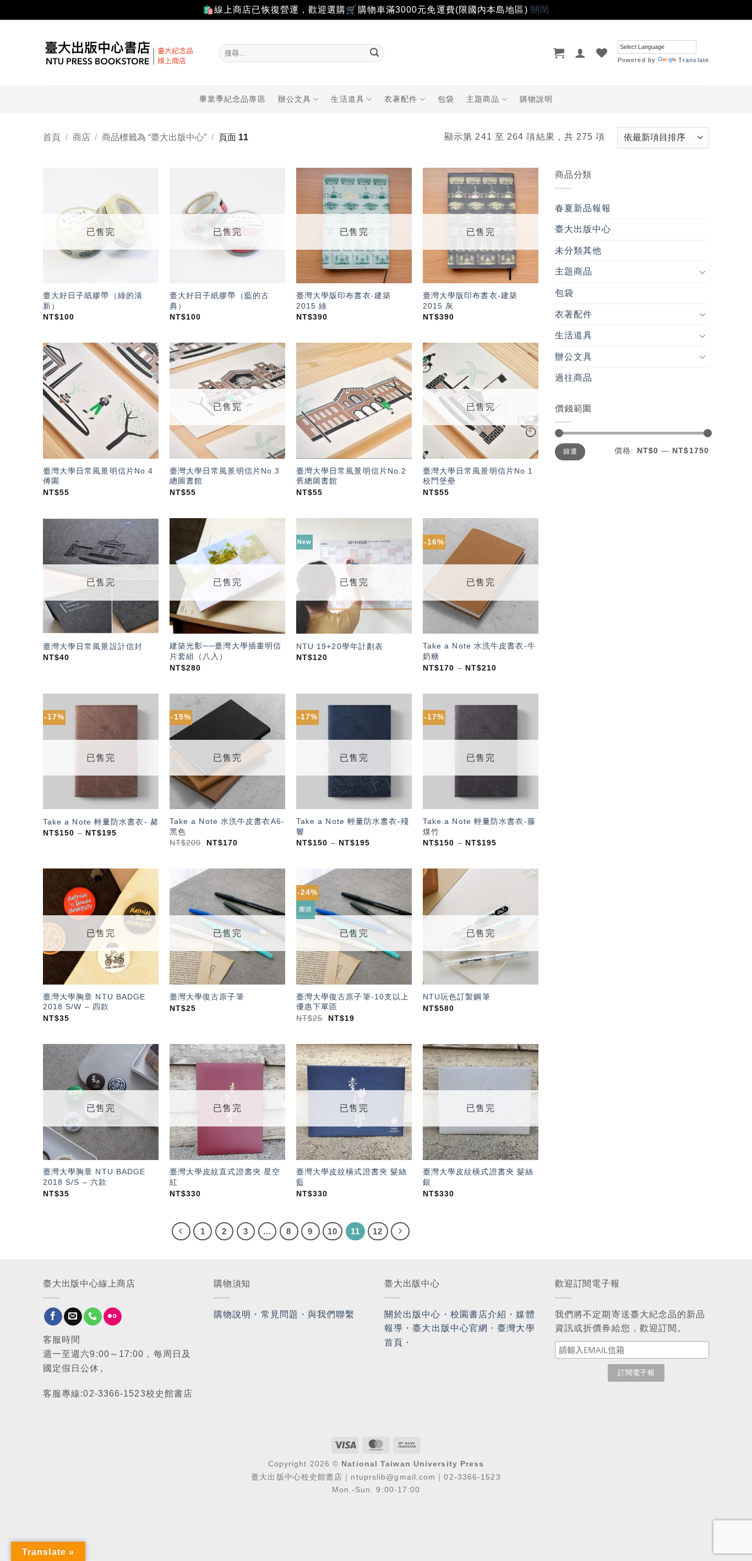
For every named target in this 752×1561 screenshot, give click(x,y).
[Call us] (93, 1316)
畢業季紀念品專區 (232, 99)
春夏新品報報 (583, 208)
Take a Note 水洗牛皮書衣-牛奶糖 (479, 651)
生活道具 (347, 99)
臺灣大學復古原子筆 (207, 996)
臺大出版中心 (583, 229)
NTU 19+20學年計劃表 (339, 646)
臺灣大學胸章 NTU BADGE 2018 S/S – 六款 (94, 1176)
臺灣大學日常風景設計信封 (93, 646)
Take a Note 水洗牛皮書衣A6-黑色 (227, 826)
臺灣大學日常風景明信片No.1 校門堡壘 (478, 476)
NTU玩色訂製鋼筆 (457, 996)
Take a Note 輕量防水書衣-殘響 (352, 826)
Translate (693, 60)
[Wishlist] (602, 53)
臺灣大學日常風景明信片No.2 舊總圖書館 (351, 476)
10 (332, 1231)
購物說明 (536, 99)
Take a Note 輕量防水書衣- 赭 (101, 821)
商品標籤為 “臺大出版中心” (154, 137)
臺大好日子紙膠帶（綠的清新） (93, 300)
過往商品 (573, 377)
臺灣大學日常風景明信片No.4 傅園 (98, 476)
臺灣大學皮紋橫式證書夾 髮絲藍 (351, 1176)
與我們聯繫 (331, 1314)
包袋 (446, 99)
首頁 (52, 137)
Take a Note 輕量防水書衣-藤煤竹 (479, 826)
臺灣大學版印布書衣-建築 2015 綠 (343, 300)
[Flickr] (112, 1316)
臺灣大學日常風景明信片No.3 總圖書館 (225, 476)
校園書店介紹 (478, 1314)
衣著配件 (400, 99)
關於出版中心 (412, 1314)
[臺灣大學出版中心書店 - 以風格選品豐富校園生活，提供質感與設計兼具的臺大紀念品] (122, 53)
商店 (81, 137)
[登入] (580, 53)
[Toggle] (702, 271)
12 (378, 1231)
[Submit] (374, 52)
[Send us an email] (73, 1316)
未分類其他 (578, 250)
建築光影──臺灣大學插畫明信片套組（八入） (225, 651)
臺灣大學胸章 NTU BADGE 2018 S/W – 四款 (94, 1002)
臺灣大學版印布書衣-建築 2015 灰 (470, 300)
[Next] (400, 1231)
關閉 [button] (540, 9)
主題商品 (482, 99)
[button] (559, 53)
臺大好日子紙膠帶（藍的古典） (219, 300)
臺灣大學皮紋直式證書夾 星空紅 (225, 1176)
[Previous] (181, 1231)
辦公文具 (294, 99)
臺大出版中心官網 (450, 1328)
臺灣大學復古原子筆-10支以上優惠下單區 (353, 1002)
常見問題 (279, 1314)
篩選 (570, 451)
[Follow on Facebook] (53, 1316)
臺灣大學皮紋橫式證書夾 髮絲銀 (478, 1176)
